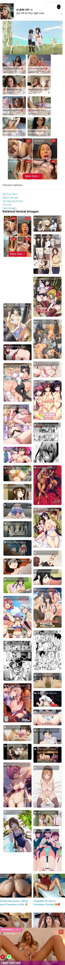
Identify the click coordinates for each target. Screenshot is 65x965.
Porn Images (9, 208)
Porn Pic (7, 204)
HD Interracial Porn (12, 201)
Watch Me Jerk (10, 197)
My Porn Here (10, 194)
